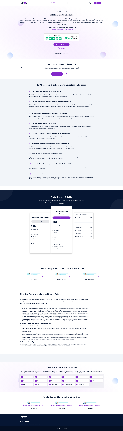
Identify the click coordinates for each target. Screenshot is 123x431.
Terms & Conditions (80, 416)
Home (42, 3)
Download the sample (57, 74)
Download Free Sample (61, 44)
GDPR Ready (95, 416)
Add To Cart (40, 221)
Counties (64, 3)
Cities (59, 3)
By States (53, 2)
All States (61, 12)
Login (98, 3)
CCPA (91, 416)
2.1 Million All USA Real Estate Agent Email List (62, 29)
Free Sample (71, 3)
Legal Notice (100, 416)
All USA (47, 3)
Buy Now (63, 48)
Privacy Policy (87, 416)
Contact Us (78, 3)
